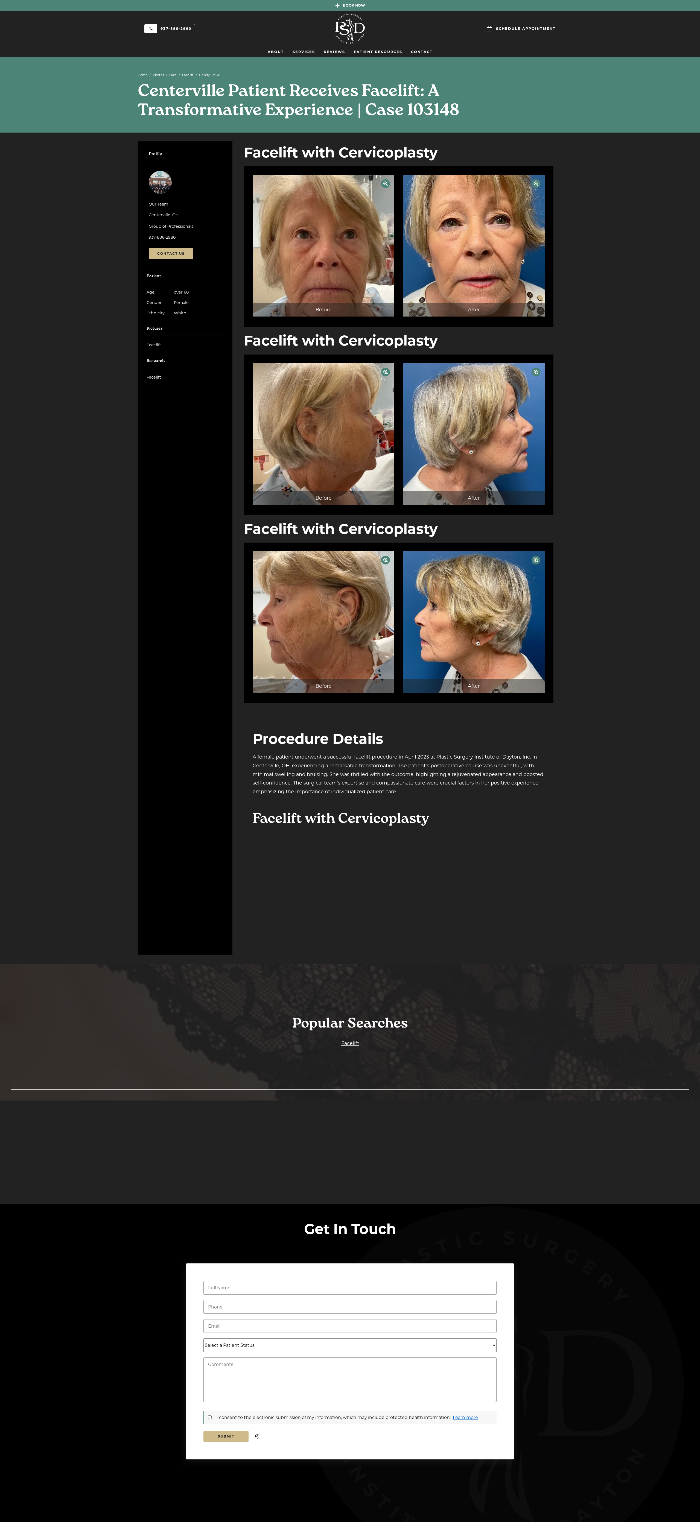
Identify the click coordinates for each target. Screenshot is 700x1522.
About (276, 52)
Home (142, 75)
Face (173, 75)
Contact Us (171, 253)
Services (304, 52)
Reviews (334, 52)
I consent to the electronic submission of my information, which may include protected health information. (334, 1417)
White (166, 313)
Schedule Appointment (526, 29)
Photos (158, 75)
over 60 (168, 292)
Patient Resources (378, 52)
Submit (226, 1436)
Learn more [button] (465, 1417)
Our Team (158, 204)
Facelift (188, 75)
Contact (422, 52)
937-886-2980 (176, 29)
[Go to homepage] (350, 28)
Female (168, 302)
